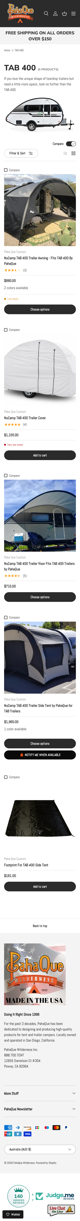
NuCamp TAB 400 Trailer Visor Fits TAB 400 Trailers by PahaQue (39, 566)
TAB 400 (19, 50)
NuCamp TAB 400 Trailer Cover (25, 417)
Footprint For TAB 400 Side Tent (26, 865)
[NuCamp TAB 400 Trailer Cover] (40, 370)
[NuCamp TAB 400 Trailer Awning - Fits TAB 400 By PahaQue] (40, 210)
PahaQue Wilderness (24, 1163)
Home (7, 50)
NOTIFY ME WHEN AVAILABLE (43, 755)
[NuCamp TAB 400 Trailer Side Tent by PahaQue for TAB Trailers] (40, 658)
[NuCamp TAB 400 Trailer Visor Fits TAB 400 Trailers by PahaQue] (40, 516)
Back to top (40, 926)
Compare (58, 144)
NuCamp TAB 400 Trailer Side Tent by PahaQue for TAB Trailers (38, 708)
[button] (64, 13)
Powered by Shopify (46, 1163)
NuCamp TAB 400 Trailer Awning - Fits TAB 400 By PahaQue (38, 261)
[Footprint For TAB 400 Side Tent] (40, 817)
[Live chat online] (61, 1210)
